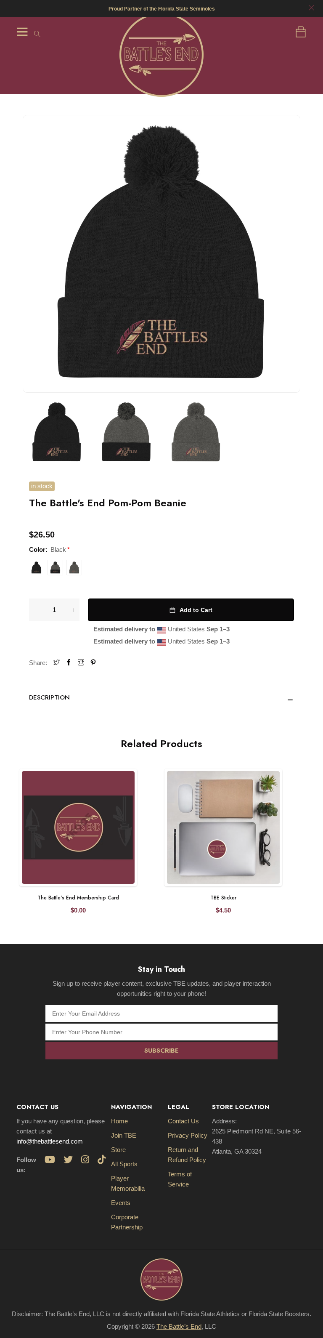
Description (49, 697)
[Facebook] (69, 662)
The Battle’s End (178, 1326)
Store (118, 1149)
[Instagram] (81, 662)
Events (120, 1202)
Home (119, 1121)
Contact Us (183, 1121)
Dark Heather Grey (74, 567)
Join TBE (123, 1135)
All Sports (124, 1164)
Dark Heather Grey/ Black (55, 567)
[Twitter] (56, 662)
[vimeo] (93, 662)
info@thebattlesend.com (49, 1141)
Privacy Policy (187, 1135)
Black (36, 567)
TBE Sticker (223, 898)
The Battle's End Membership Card (78, 898)
